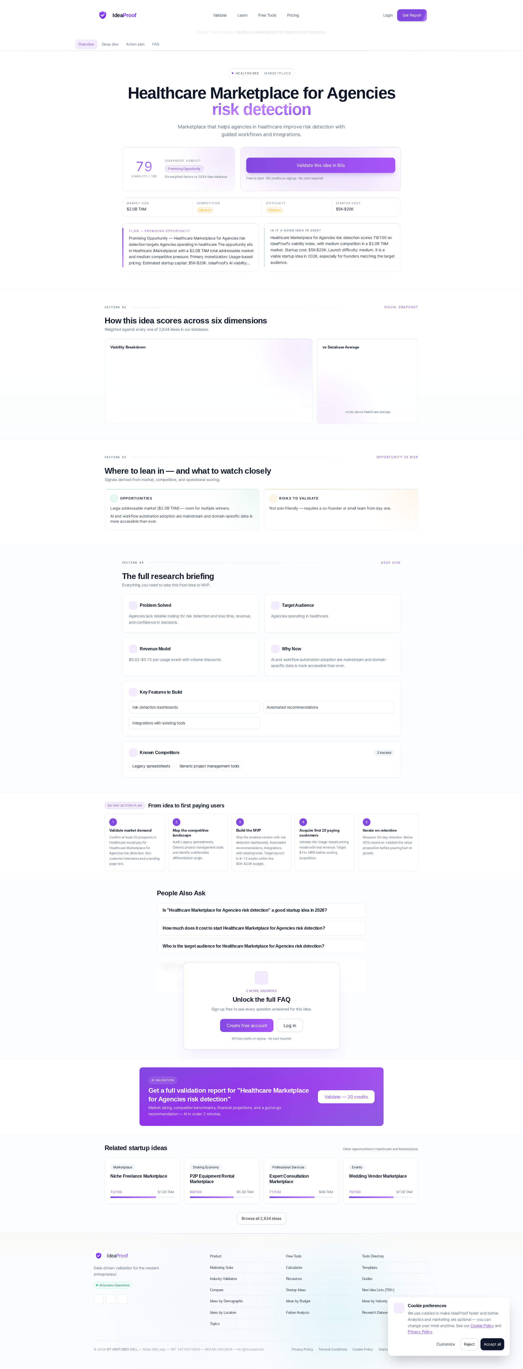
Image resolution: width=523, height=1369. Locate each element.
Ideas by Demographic (226, 1301)
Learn (242, 15)
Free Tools (267, 15)
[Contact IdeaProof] (122, 1299)
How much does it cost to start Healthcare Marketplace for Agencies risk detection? (244, 928)
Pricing (293, 15)
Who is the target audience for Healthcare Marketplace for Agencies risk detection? (243, 946)
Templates (369, 1268)
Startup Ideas (222, 32)
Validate (220, 15)
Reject (469, 1344)
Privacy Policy (420, 1331)
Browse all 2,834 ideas (261, 1218)
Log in (290, 1025)
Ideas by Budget (298, 1301)
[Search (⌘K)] (308, 15)
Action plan (135, 44)
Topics (215, 1324)
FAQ (155, 44)
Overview (86, 44)
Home (203, 32)
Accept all (492, 1344)
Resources (294, 1279)
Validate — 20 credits (346, 1097)
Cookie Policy (482, 1325)
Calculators (294, 1268)
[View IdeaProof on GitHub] (110, 1299)
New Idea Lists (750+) (378, 1290)
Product (215, 1256)
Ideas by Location (223, 1312)
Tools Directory (373, 1256)
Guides (367, 1279)
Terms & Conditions (332, 1349)
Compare (216, 1290)
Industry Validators (223, 1279)
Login (388, 15)
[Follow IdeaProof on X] (99, 1299)
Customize (445, 1344)
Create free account (247, 1025)
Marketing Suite (221, 1268)
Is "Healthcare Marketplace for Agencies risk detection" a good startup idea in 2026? (245, 910)
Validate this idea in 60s (321, 165)
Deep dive (110, 44)
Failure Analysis (297, 1312)
